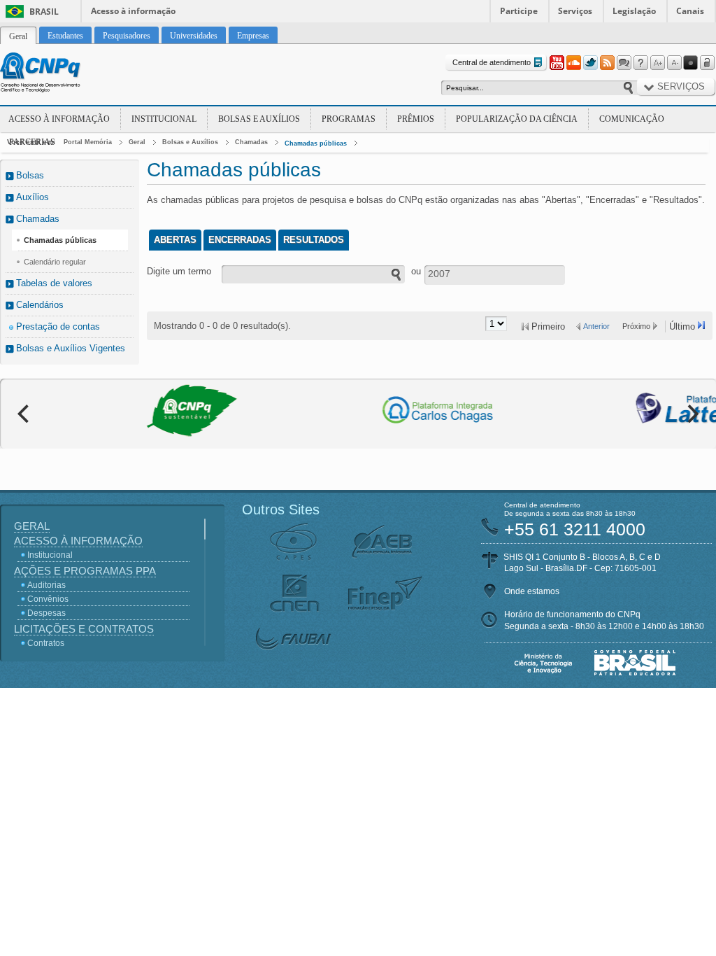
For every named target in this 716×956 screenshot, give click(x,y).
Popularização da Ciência (517, 119)
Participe (519, 11)
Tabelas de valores (54, 283)
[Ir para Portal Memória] (57, 74)
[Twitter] (590, 63)
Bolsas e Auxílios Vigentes (70, 348)
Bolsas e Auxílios (259, 119)
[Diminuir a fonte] (674, 63)
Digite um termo (179, 271)
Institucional (163, 119)
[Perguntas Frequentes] (640, 63)
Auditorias (46, 585)
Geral (137, 142)
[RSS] (607, 63)
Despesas (46, 613)
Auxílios (32, 197)
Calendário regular (55, 262)
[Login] (707, 63)
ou (416, 271)
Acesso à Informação (59, 119)
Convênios (48, 599)
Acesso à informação (133, 11)
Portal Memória (88, 142)
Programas (348, 119)
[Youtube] (556, 63)
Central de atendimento (491, 62)
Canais (690, 11)
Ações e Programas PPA (85, 571)
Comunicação (631, 119)
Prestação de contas (58, 326)
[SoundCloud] (573, 63)
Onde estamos (531, 591)
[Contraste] (691, 63)
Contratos (45, 643)
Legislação (634, 11)
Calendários (40, 305)
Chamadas (251, 142)
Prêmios (415, 119)
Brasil (44, 11)
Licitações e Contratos (84, 629)
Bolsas (30, 175)
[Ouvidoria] (623, 63)
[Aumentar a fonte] (657, 63)
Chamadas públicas (316, 143)
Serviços (575, 11)
